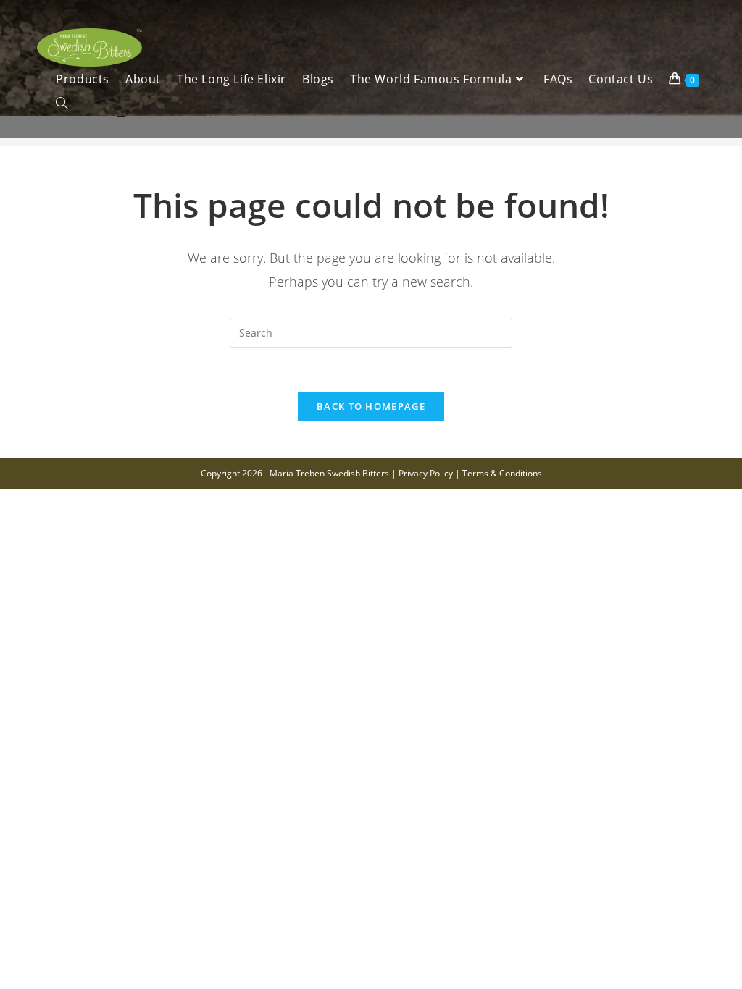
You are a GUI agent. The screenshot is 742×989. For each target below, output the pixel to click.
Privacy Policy (426, 473)
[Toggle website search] (61, 103)
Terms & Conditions (502, 473)
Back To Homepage (371, 406)
